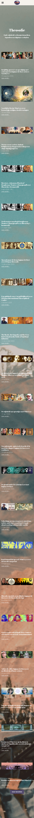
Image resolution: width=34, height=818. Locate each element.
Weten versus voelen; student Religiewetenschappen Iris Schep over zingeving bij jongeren (15, 146)
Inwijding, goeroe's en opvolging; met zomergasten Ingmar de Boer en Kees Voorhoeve (15, 72)
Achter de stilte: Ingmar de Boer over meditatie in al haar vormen (15, 670)
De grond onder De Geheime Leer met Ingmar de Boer (15, 486)
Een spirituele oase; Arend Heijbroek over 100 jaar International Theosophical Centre (16, 298)
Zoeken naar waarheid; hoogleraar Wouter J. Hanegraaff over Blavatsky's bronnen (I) (15, 223)
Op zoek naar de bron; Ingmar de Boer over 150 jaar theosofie (15, 261)
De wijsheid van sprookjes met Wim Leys (16, 412)
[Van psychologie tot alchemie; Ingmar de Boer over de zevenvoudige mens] (17, 691)
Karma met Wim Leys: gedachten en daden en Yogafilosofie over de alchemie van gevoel (16, 744)
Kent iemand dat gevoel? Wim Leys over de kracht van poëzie (16, 560)
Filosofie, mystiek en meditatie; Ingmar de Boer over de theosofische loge (16, 597)
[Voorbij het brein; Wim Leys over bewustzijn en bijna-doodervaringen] (17, 94)
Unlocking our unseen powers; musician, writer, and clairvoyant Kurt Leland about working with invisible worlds (16, 523)
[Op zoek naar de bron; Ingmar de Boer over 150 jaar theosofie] (17, 245)
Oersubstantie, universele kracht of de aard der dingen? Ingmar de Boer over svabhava (15, 448)
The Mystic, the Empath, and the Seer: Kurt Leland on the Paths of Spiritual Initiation (15, 337)
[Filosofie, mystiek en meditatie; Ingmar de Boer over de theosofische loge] (17, 582)
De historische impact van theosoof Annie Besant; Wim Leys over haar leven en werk (16, 375)
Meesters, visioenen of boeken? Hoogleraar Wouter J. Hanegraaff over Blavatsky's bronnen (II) (16, 185)
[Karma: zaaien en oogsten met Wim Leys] (17, 766)
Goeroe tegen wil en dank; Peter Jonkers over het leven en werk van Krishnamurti (16, 633)
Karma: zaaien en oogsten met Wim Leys (16, 780)
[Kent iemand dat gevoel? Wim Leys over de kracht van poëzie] (17, 545)
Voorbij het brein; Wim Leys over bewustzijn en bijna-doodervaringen (15, 109)
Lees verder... (5, 78)
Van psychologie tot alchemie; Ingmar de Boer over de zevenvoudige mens (16, 706)
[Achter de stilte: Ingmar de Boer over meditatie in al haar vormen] (17, 655)
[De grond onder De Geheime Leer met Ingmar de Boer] (17, 470)
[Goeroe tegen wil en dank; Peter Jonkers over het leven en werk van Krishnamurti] (17, 618)
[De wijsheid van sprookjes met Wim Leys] (17, 397)
